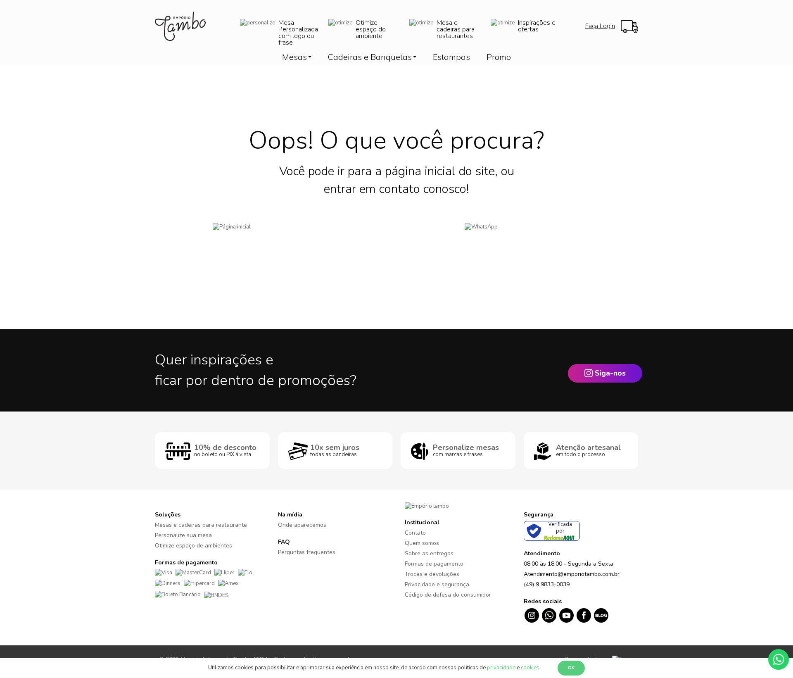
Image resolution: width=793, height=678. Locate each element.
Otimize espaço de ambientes (193, 546)
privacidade (501, 667)
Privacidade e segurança (437, 584)
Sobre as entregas (429, 553)
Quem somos (422, 543)
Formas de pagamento (434, 564)
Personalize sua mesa (183, 535)
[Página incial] (273, 239)
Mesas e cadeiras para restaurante (201, 525)
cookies (530, 667)
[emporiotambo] (427, 505)
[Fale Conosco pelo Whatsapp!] (778, 659)
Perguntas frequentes (306, 552)
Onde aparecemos (302, 525)
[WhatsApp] (519, 239)
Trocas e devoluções (432, 574)
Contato (415, 533)
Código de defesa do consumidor (448, 595)
